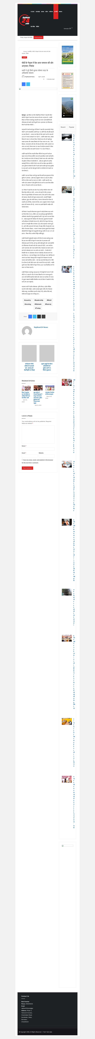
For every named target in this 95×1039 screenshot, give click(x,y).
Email (24, 453)
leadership (39, 300)
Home (32, 11)
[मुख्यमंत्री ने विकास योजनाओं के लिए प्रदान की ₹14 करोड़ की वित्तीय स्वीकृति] (67, 522)
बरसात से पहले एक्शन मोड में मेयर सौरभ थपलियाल (74, 742)
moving (28, 304)
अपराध (42, 11)
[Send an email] (35, 76)
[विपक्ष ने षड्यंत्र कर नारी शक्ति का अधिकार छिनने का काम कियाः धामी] (26, 387)
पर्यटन (46, 11)
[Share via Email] (39, 316)
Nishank (38, 304)
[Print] (43, 316)
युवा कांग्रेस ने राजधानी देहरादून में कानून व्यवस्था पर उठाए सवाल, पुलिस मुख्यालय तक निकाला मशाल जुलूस (38, 398)
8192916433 (27, 1004)
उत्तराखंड (38, 11)
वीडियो (37, 26)
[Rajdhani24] (24, 20)
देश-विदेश (33, 26)
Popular (71, 127)
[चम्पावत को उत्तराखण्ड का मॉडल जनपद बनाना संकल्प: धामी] (67, 779)
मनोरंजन (51, 11)
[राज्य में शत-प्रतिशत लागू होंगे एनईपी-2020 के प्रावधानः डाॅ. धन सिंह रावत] (67, 189)
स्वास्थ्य (60, 11)
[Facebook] (24, 84)
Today (38, 308)
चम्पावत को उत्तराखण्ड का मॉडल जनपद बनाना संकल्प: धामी (74, 802)
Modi (49, 300)
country (28, 300)
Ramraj (48, 304)
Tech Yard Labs (47, 1032)
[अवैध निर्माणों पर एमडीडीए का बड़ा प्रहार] (67, 592)
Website (41, 453)
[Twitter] (28, 84)
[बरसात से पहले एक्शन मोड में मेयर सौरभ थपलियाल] (67, 721)
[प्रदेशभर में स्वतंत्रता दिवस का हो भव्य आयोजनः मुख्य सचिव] (67, 464)
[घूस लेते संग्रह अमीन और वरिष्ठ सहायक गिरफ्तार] (67, 137)
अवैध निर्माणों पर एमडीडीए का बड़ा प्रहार (74, 607)
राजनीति (56, 11)
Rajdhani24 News (30, 76)
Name (24, 446)
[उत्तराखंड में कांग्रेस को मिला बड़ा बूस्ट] (49, 387)
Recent (63, 127)
